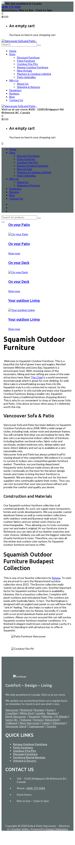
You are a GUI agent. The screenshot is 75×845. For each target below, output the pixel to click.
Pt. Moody (61, 716)
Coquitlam (11, 713)
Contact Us (16, 100)
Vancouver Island (15, 726)
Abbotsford (52, 719)
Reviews (14, 93)
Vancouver (11, 709)
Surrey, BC (11, 719)
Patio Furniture (26, 60)
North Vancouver (16, 716)
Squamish (34, 716)
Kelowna (26, 719)
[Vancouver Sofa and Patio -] (19, 40)
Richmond (26, 709)
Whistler (48, 716)
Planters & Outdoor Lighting (34, 73)
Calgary (46, 723)
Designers (15, 90)
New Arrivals (24, 70)
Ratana (56, 577)
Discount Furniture (28, 57)
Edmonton (59, 723)
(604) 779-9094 (11, 6)
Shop (12, 54)
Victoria (38, 719)
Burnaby (39, 709)
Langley (41, 713)
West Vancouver (29, 723)
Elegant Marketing (57, 829)
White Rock (27, 713)
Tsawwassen (36, 726)
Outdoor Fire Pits (27, 64)
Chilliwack (11, 723)
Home (12, 50)
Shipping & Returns (28, 87)
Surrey (50, 709)
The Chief (37, 377)
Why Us (14, 80)
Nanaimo (52, 713)
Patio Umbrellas (26, 77)
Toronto (51, 726)
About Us (22, 83)
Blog (12, 96)
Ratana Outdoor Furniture (32, 67)
